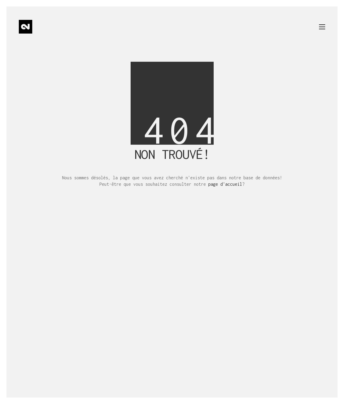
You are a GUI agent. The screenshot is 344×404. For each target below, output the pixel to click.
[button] (322, 27)
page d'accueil (225, 184)
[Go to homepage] (25, 27)
